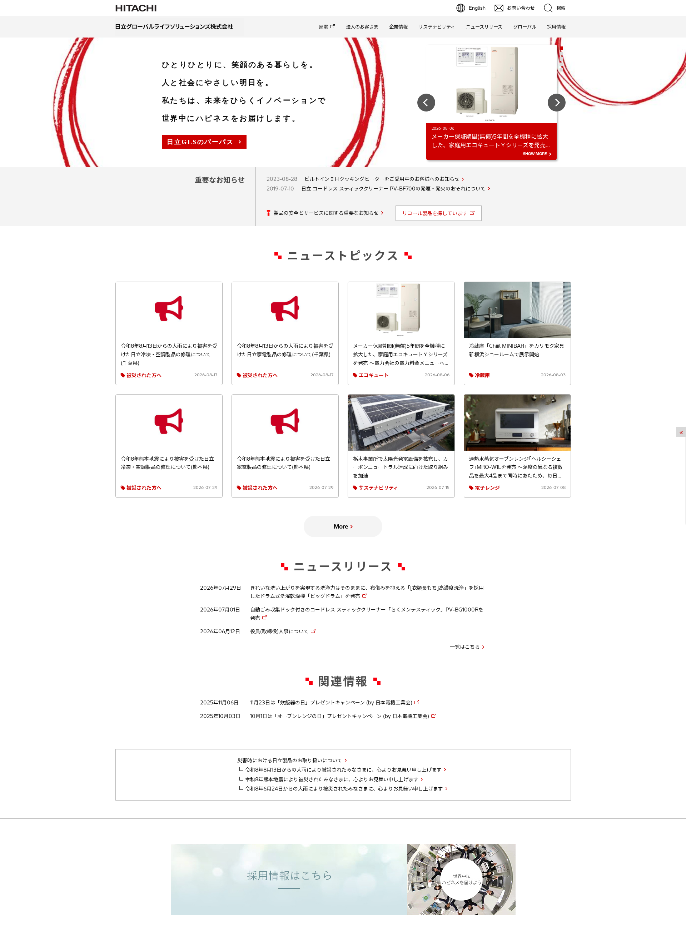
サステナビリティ (436, 27)
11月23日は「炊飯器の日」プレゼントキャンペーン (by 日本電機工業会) (331, 702)
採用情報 (556, 27)
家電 (323, 27)
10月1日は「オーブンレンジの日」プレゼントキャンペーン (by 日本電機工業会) (339, 716)
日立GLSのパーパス (200, 141)
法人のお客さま (362, 27)
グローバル (524, 27)
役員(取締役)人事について (279, 631)
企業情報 (398, 27)
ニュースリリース (484, 27)
